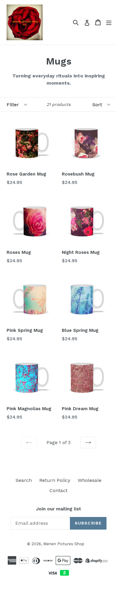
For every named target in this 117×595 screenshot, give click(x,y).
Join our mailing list (58, 509)
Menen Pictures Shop (63, 544)
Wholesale (89, 480)
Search (24, 480)
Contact (59, 490)
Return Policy (54, 480)
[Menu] (108, 22)
